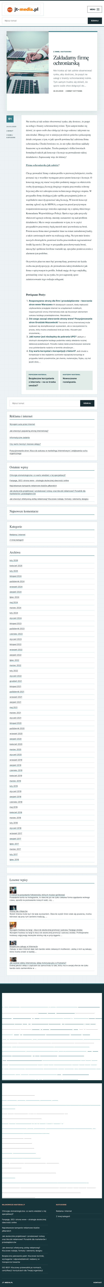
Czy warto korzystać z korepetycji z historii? (52, 351)
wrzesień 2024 (16, 587)
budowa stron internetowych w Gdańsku (20, 1012)
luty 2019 (14, 786)
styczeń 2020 (16, 754)
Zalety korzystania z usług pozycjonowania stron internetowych (35, 1112)
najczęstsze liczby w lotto (11, 1028)
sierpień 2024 (16, 592)
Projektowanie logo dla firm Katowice (59, 1054)
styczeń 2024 (16, 618)
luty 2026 (14, 560)
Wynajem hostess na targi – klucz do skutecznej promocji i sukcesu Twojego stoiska (46, 930)
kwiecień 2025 (16, 566)
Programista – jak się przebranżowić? (21, 1157)
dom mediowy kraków (51, 1017)
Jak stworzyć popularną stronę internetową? (29, 431)
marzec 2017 (15, 849)
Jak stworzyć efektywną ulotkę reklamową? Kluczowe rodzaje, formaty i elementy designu (49, 499)
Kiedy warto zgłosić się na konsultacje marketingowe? (30, 1099)
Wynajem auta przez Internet (22, 424)
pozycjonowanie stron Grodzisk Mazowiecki (60, 1038)
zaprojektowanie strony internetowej (57, 1078)
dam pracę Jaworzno (56, 1011)
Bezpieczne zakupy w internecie (24, 946)
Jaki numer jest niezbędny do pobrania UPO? (53, 336)
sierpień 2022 (15, 655)
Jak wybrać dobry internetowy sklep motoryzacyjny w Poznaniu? (38, 963)
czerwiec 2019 (16, 770)
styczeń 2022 (16, 676)
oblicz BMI (26, 1028)
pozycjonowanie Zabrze (72, 1049)
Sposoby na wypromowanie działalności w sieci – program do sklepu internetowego (45, 1181)
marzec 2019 (15, 781)
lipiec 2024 (14, 597)
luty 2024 (14, 613)
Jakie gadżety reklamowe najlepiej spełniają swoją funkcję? (32, 1122)
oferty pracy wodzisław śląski (55, 1028)
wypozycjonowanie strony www (18, 1078)
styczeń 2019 (15, 791)
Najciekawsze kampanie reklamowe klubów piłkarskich (33, 486)
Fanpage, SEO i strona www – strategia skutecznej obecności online (39, 480)
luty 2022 (14, 671)
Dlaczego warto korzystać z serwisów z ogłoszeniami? (30, 1162)
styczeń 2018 (15, 828)
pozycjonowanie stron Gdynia (19, 1038)
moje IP (90, 1022)
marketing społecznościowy (67, 1022)
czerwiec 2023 (16, 634)
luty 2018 (14, 823)
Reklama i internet (17, 535)
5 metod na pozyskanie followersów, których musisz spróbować (37, 895)
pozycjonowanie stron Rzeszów (34, 1041)
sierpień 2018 (15, 797)
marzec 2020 (15, 749)
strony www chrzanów (17, 1068)
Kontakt (98, 1282)
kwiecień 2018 (16, 812)
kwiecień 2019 (16, 776)
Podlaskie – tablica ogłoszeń (16, 1137)
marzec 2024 (15, 608)
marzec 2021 (15, 713)
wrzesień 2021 (16, 697)
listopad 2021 (15, 686)
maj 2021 (13, 707)
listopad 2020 (16, 723)
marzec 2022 (15, 665)
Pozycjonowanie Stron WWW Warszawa (71, 1046)
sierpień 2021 (15, 702)
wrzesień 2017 (16, 833)
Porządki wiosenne (11, 1166)
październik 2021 (17, 692)
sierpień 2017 (15, 839)
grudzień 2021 (16, 681)
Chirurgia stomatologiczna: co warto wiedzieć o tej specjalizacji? (38, 475)
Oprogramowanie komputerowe (18, 1094)
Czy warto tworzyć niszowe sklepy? (25, 444)
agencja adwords (11, 1006)
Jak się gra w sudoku (76, 1017)
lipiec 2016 (14, 859)
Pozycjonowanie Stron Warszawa (62, 1042)
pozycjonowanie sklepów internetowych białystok (51, 1033)
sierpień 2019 (15, 765)
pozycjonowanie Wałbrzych (42, 1049)
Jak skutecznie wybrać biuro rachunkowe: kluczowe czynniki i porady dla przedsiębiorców (49, 1186)
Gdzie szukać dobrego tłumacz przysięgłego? (25, 1132)
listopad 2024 (16, 576)
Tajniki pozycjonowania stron (17, 1142)
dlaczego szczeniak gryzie (20, 1017)
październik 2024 (17, 581)
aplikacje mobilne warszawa (63, 1006)
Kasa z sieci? (8, 1176)
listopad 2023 (16, 623)
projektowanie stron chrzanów (22, 1059)
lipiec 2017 (14, 844)
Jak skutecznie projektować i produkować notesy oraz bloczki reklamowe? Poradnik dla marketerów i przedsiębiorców (24, 1239)
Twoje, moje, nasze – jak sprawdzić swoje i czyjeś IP (29, 1171)
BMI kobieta (89, 1005)
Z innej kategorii (16, 540)
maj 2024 (14, 602)
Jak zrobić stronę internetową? (18, 1147)
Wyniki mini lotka (73, 1072)
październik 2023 (17, 628)
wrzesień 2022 (16, 650)
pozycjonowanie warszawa (13, 1050)
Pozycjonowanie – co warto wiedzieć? (21, 1117)
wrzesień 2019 (16, 760)
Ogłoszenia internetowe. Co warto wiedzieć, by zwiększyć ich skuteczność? (41, 1191)
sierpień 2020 (16, 739)
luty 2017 (14, 854)
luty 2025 (14, 571)
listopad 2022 (15, 644)
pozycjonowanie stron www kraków (33, 1045)
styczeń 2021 (15, 718)
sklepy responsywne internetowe (55, 1063)
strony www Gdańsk (34, 1068)
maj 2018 (13, 807)
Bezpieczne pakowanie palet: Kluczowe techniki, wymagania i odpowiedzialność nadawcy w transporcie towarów (23, 1259)
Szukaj (95, 21)
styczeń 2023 (16, 639)
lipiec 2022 (14, 660)
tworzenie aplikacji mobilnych (61, 1067)
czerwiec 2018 (16, 802)
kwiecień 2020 (16, 744)
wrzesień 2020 (16, 733)
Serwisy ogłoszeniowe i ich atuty (19, 1152)
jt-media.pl (7, 1282)
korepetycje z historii (31, 1022)
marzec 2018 (15, 818)
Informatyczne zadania (20, 437)
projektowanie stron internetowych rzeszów (62, 1059)
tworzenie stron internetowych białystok (43, 1074)
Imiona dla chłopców (18, 911)
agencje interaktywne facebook (34, 1006)
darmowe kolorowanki (85, 1012)
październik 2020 (17, 728)
